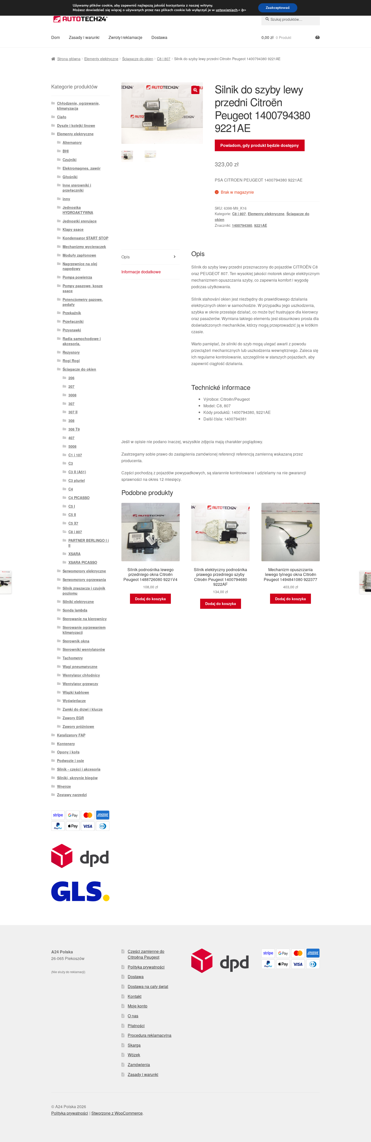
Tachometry (73, 657)
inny (66, 198)
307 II (72, 411)
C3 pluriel (76, 480)
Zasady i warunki (84, 37)
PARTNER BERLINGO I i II (88, 543)
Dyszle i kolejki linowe (76, 125)
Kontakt (134, 996)
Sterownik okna (76, 640)
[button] (195, 90)
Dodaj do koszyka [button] (150, 598)
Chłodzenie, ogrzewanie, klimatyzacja (78, 106)
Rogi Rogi (71, 360)
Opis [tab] (125, 257)
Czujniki (69, 159)
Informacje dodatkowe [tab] (141, 272)
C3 (70, 463)
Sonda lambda (75, 610)
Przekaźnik (72, 312)
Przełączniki (73, 321)
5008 (72, 446)
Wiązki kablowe (76, 692)
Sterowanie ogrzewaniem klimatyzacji (84, 630)
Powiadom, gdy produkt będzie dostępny (259, 145)
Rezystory (71, 352)
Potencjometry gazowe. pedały (83, 302)
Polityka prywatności (146, 967)
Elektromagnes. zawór (81, 168)
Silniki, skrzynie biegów (77, 777)
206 (71, 377)
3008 (72, 394)
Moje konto (137, 1006)
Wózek (134, 1055)
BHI (66, 150)
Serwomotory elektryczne (84, 570)
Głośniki (70, 176)
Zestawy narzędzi (72, 794)
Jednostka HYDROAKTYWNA (78, 210)
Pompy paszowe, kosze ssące (83, 288)
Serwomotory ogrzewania (84, 579)
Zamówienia (139, 1064)
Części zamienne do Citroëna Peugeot (146, 954)
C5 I (71, 506)
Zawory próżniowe (78, 726)
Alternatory (72, 142)
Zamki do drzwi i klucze (83, 709)
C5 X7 (73, 523)
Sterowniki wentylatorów (84, 649)
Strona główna (69, 58)
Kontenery (66, 743)
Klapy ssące (73, 229)
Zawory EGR (73, 717)
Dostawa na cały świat (148, 986)
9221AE (260, 225)
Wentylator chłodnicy (81, 675)
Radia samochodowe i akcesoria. (82, 341)
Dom (55, 37)
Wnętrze (64, 786)
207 (71, 386)
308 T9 (74, 429)
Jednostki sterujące (80, 220)
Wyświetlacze (74, 700)
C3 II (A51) (77, 471)
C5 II (72, 514)
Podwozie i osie (70, 760)
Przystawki (72, 329)
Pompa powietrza (77, 277)
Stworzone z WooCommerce (117, 1113)
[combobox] (290, 19)
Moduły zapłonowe (79, 255)
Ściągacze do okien (137, 58)
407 (71, 437)
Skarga (134, 1045)
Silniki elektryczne (78, 601)
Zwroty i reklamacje (125, 37)
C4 (70, 488)
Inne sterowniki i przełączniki (77, 188)
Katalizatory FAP (71, 734)
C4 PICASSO (79, 497)
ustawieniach (226, 10)
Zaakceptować (278, 7)
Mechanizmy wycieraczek (84, 246)
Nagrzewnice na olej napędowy (80, 266)
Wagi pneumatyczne (80, 666)
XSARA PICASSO (82, 562)
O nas (133, 1016)
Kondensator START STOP (85, 237)
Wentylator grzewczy (80, 683)
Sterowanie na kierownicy (85, 618)
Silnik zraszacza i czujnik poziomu (84, 591)
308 (71, 420)
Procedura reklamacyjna (149, 1035)
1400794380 (242, 225)
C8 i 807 (163, 58)
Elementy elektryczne (101, 58)
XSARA (74, 553)
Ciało (61, 116)
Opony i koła (68, 751)
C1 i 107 (75, 454)
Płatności (136, 1025)
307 (71, 403)
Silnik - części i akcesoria (78, 769)
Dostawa (159, 37)
